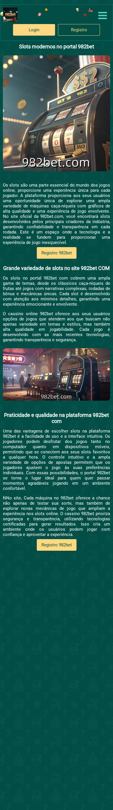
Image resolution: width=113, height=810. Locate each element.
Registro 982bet (56, 253)
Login (34, 29)
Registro (79, 29)
